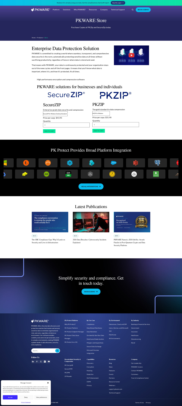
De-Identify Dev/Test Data (95, 335)
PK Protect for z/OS (71, 342)
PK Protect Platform (71, 328)
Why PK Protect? (70, 324)
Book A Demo (143, 10)
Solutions (66, 10)
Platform (56, 10)
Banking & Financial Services (140, 324)
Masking (89, 370)
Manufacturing (136, 339)
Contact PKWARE (137, 370)
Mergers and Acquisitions (95, 343)
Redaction (90, 374)
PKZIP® (67, 372)
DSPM (89, 382)
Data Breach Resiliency (94, 328)
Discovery (90, 363)
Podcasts (112, 370)
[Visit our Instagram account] (44, 361)
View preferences (41, 397)
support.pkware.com (115, 389)
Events (111, 374)
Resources (93, 10)
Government (135, 328)
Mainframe (112, 335)
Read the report (117, 3)
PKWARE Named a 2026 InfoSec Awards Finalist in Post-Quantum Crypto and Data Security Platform (129, 242)
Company (104, 10)
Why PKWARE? (80, 10)
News (116, 235)
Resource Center (114, 382)
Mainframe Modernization (95, 339)
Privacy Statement (26, 402)
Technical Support (118, 10)
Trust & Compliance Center (140, 378)
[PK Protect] (132, 55)
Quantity (47, 121)
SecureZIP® (68, 369)
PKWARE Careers (137, 367)
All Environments (114, 338)
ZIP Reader (68, 376)
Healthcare (134, 335)
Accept (10, 397)
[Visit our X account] (40, 361)
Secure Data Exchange (94, 346)
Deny (26, 397)
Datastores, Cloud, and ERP (118, 324)
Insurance (134, 332)
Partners (112, 378)
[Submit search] (57, 351)
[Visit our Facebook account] (36, 361)
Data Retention (92, 332)
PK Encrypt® (69, 365)
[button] (48, 383)
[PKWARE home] (40, 9)
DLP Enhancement (93, 378)
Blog (34, 235)
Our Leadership (136, 363)
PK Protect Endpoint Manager (74, 332)
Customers (134, 374)
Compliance (90, 324)
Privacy (89, 385)
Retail (133, 343)
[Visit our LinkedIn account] (33, 361)
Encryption (90, 367)
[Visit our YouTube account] (48, 361)
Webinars (112, 385)
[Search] (132, 9)
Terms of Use (139, 402)
